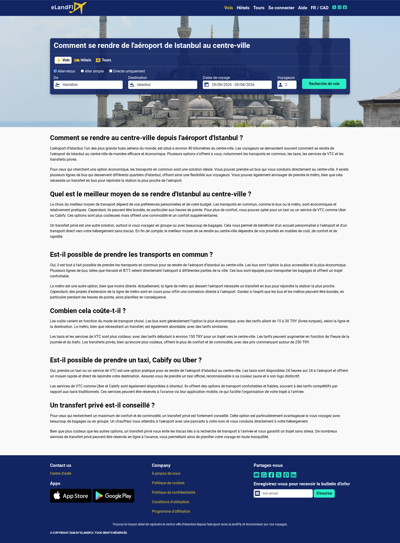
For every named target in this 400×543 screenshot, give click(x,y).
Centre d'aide (60, 473)
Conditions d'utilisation (170, 502)
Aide (302, 7)
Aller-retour (66, 71)
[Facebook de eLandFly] (345, 7)
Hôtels (243, 7)
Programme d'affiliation (171, 511)
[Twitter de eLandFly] (335, 7)
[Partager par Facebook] (271, 478)
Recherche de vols (324, 84)
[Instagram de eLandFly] (340, 7)
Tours (259, 7)
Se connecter (281, 7)
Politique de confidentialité (173, 492)
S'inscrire (324, 493)
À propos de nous (166, 473)
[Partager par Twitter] (278, 478)
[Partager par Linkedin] (293, 478)
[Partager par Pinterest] (286, 478)
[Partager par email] (256, 478)
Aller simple (94, 71)
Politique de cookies (168, 483)
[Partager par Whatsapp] (264, 478)
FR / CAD (319, 7)
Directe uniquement (128, 71)
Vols (228, 7)
